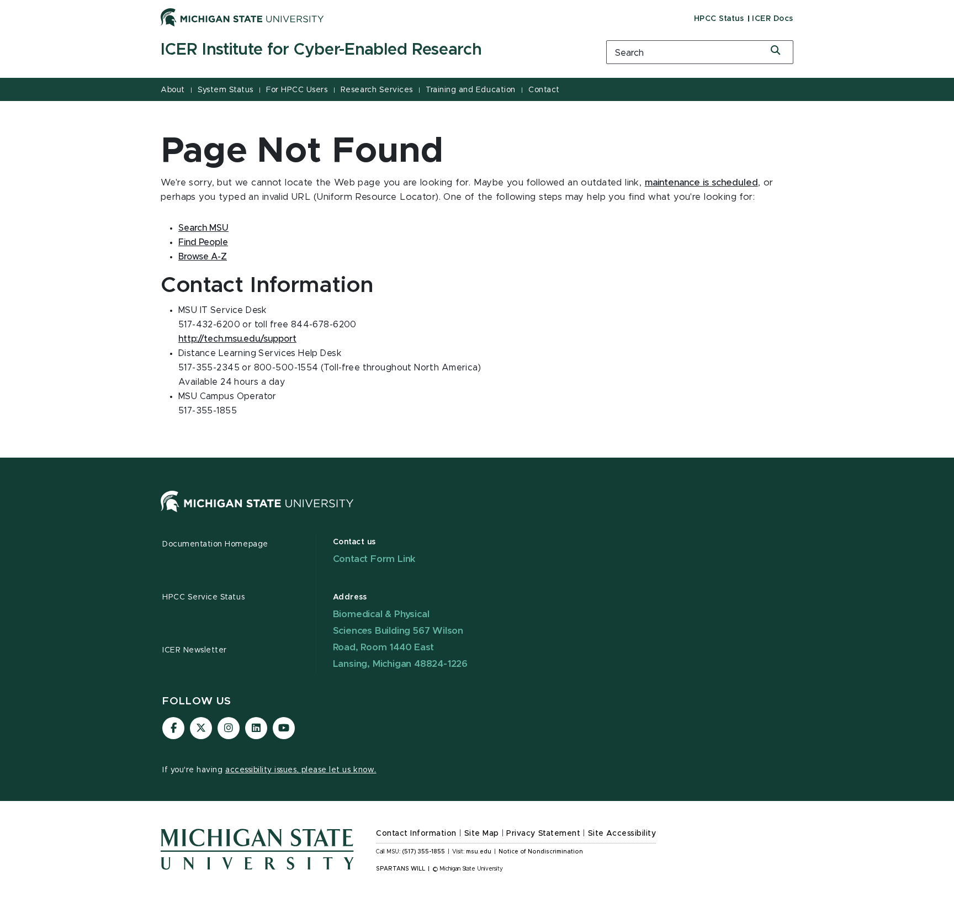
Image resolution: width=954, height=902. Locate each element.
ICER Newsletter (194, 650)
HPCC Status (719, 19)
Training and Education (470, 90)
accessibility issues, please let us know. (301, 770)
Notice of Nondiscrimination (541, 852)
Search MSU (203, 228)
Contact (544, 90)
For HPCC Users (296, 90)
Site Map (481, 833)
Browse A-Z (202, 256)
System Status (225, 90)
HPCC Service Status (203, 597)
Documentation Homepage (215, 544)
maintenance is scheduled (701, 182)
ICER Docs (772, 19)
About (173, 90)
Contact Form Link (374, 559)
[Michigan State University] (242, 17)
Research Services (377, 90)
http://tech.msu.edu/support (237, 339)
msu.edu (478, 852)
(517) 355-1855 (424, 852)
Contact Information (416, 833)
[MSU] (257, 512)
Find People (203, 242)
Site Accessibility (622, 833)
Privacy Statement (543, 833)
